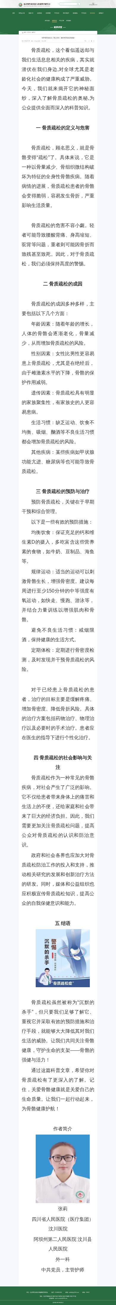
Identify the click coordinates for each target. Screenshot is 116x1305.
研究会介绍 (22, 13)
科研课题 (48, 13)
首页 (13, 13)
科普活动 (47, 20)
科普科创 (92, 13)
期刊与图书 (66, 13)
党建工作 (31, 13)
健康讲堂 (54, 20)
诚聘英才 (101, 13)
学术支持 (56, 13)
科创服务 (68, 20)
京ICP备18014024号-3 (58, 1302)
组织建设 (75, 13)
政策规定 (39, 13)
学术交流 (83, 13)
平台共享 (61, 20)
